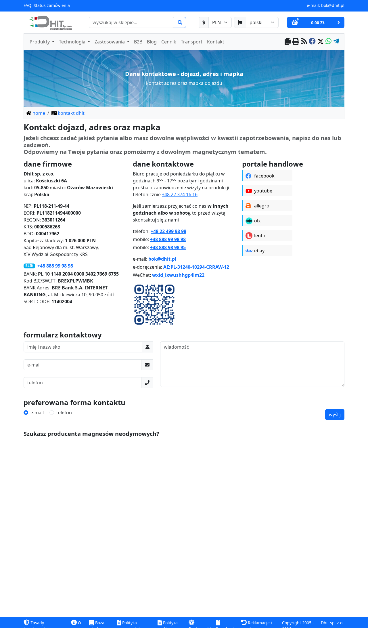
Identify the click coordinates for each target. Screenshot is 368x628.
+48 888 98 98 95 (168, 247)
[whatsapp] (328, 41)
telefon (64, 412)
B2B (138, 42)
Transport (191, 42)
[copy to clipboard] (287, 41)
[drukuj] (296, 41)
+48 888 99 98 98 (55, 266)
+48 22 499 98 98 (168, 231)
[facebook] (312, 41)
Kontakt (215, 42)
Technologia (73, 42)
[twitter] (320, 41)
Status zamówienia (52, 5)
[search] (180, 22)
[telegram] (336, 41)
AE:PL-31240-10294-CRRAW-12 (196, 267)
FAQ (27, 5)
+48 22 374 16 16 (180, 194)
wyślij (335, 414)
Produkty (40, 42)
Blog (152, 42)
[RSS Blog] (304, 41)
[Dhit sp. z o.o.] (50, 22)
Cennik (168, 42)
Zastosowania (110, 42)
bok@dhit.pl (332, 5)
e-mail (37, 412)
